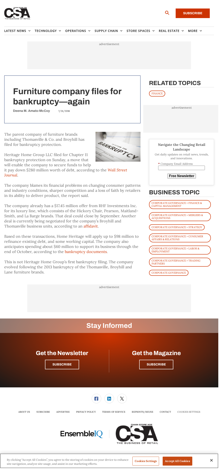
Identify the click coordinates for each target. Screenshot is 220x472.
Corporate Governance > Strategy (177, 227)
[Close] (211, 460)
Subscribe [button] (62, 364)
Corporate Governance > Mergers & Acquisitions (177, 216)
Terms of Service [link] (113, 411)
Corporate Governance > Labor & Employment (175, 250)
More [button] (193, 31)
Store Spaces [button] (138, 31)
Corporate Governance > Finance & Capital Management (177, 204)
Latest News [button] (15, 31)
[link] (96, 398)
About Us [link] (24, 411)
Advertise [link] (63, 411)
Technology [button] (46, 31)
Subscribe (192, 13)
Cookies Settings (188, 412)
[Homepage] (17, 13)
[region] (109, 461)
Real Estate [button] (169, 31)
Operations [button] (75, 31)
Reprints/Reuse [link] (142, 411)
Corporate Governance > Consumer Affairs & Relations (177, 238)
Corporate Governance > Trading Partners (176, 262)
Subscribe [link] (43, 411)
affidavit (91, 226)
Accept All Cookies (177, 461)
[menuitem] (19, 31)
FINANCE (157, 93)
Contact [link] (165, 411)
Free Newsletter (181, 176)
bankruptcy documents (86, 251)
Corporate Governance (169, 272)
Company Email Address (175, 164)
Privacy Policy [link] (86, 411)
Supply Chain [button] (106, 31)
